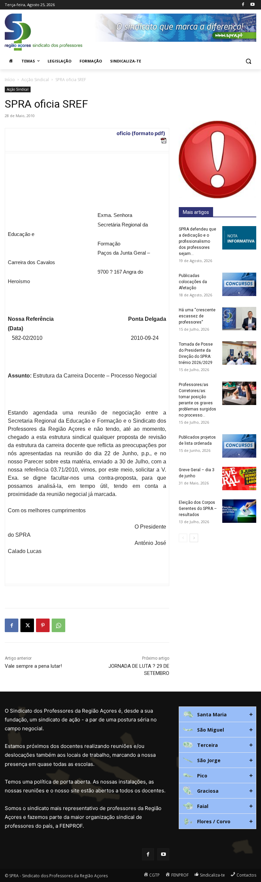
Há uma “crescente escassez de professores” (197, 316)
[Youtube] (252, 5)
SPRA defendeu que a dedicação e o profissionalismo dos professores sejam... (197, 241)
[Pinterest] (43, 625)
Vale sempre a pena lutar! (33, 666)
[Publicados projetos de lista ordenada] (239, 446)
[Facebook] (243, 5)
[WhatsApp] (58, 625)
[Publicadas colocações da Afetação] (239, 284)
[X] (27, 625)
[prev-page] (183, 538)
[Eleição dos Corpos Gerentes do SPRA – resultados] (239, 511)
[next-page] (194, 538)
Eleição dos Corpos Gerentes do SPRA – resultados (198, 508)
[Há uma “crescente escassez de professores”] (239, 318)
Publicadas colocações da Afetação (193, 281)
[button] (248, 61)
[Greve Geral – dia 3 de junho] (239, 478)
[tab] (217, 714)
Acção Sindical (35, 79)
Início (10, 79)
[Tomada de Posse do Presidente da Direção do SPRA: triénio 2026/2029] (239, 353)
